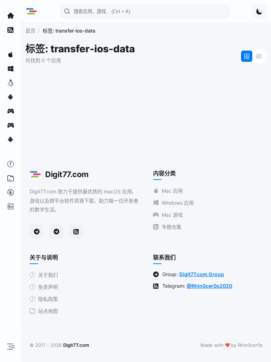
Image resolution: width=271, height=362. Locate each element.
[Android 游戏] (10, 139)
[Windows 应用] (10, 68)
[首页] (10, 15)
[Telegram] (37, 231)
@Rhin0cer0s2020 (209, 286)
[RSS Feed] (76, 231)
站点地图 (48, 311)
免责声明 (48, 287)
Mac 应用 (172, 191)
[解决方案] (10, 164)
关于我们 (48, 275)
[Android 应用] (10, 97)
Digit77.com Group (201, 274)
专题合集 (171, 227)
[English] (10, 206)
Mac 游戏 (172, 215)
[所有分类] (10, 178)
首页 (30, 31)
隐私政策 (48, 299)
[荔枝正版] (10, 192)
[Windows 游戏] (10, 125)
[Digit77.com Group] (56, 231)
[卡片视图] (246, 56)
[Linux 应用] (10, 82)
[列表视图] (259, 56)
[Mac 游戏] (10, 111)
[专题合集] (10, 29)
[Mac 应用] (10, 54)
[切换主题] (259, 11)
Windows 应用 (178, 203)
